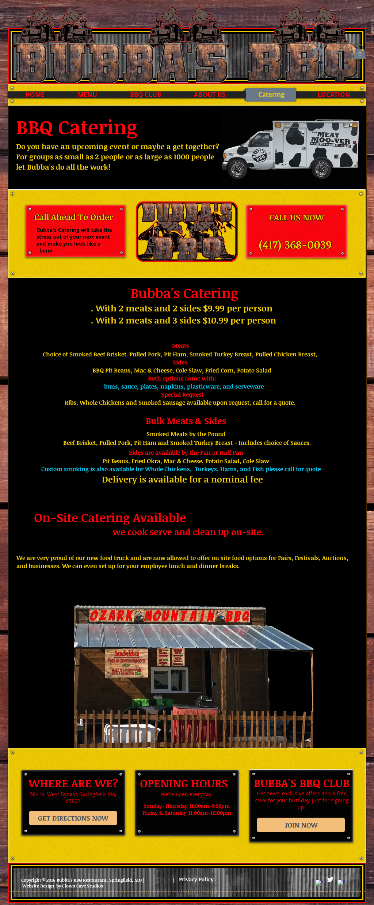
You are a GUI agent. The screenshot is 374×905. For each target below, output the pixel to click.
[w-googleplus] (341, 883)
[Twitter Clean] (330, 879)
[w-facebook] (319, 883)
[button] (360, 51)
